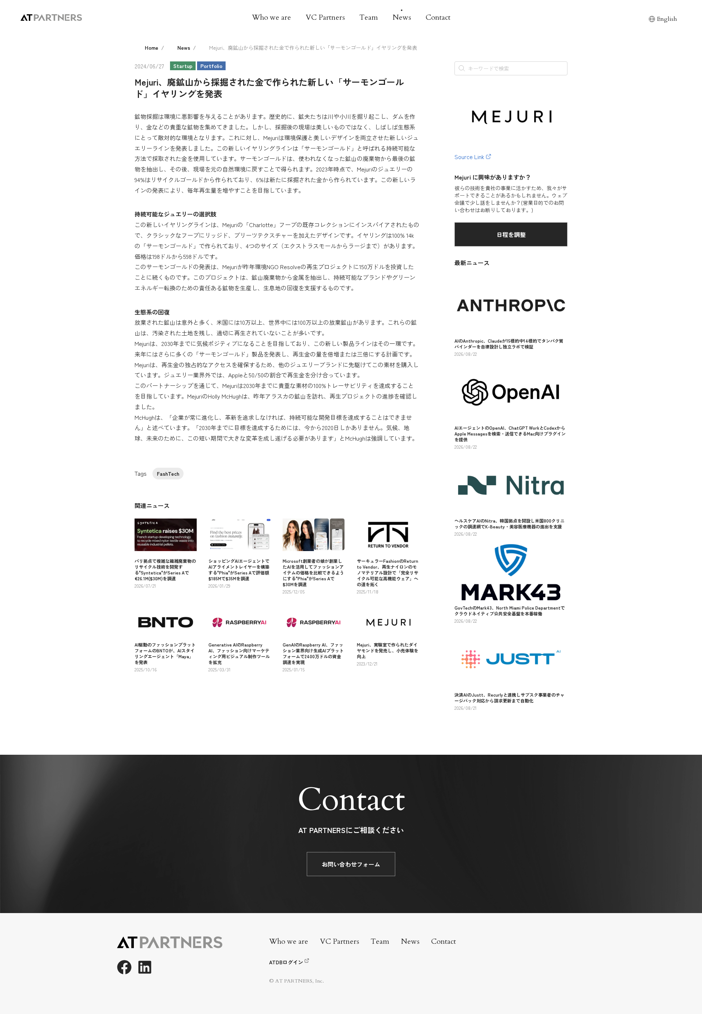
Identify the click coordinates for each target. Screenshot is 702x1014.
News (402, 17)
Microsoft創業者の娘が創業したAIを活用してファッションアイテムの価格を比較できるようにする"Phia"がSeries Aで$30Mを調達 (313, 572)
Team (368, 17)
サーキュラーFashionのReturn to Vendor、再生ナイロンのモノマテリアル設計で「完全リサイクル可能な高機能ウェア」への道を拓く (387, 572)
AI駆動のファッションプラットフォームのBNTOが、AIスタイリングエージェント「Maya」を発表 (165, 653)
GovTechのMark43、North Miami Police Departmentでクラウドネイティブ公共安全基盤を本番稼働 (509, 610)
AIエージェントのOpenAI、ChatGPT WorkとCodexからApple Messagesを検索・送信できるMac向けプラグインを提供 (510, 433)
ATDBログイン (286, 962)
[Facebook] (124, 967)
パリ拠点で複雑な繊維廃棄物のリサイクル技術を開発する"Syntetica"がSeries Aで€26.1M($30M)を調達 (165, 569)
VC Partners (325, 17)
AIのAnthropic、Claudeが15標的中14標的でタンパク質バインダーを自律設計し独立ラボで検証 (508, 344)
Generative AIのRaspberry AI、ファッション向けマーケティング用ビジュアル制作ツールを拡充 (239, 653)
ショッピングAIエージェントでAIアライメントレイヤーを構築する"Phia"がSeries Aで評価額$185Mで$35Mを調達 (238, 569)
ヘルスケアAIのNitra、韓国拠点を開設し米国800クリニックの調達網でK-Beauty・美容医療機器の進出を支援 (509, 523)
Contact (438, 17)
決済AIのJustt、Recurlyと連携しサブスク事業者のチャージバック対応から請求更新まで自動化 (509, 697)
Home (151, 47)
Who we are (271, 17)
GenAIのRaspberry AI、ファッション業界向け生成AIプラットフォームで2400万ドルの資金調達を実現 (313, 653)
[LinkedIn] (144, 967)
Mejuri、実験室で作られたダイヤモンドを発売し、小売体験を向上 (387, 650)
